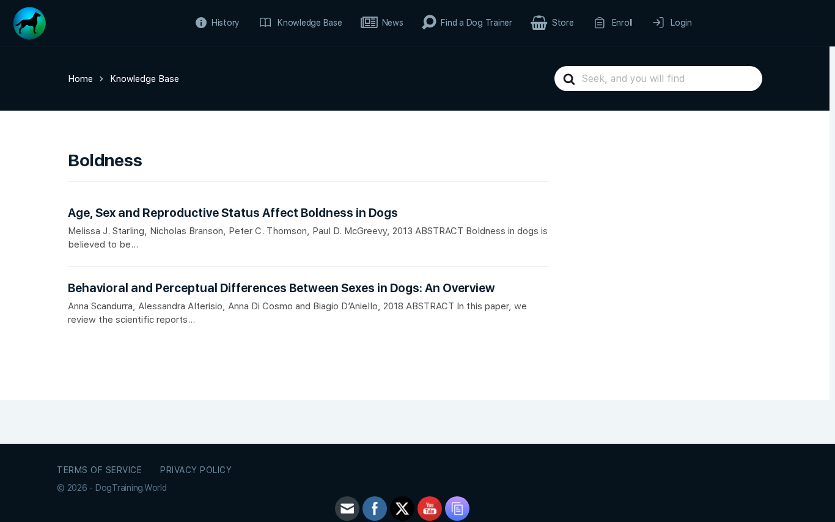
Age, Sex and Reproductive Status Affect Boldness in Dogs (233, 213)
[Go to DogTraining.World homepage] (29, 22)
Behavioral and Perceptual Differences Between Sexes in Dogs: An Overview (281, 288)
